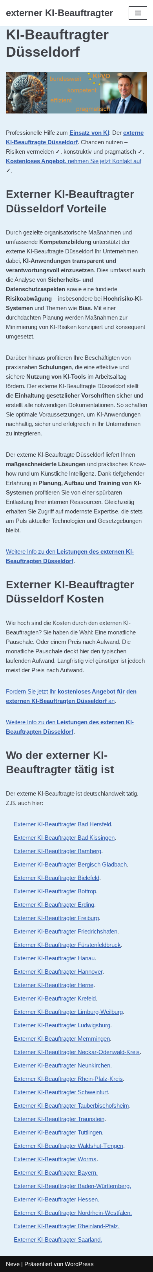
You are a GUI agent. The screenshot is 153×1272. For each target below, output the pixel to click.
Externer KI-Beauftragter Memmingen (62, 1038)
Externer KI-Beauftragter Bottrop (55, 891)
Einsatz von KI (89, 132)
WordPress (79, 1264)
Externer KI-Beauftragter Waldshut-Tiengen (68, 1145)
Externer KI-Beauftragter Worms (55, 1159)
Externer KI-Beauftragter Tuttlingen (58, 1132)
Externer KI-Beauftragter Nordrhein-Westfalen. (73, 1212)
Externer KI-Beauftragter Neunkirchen (62, 1065)
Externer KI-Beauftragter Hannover (58, 971)
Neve (13, 1264)
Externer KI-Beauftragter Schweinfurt (61, 1092)
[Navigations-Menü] (138, 13)
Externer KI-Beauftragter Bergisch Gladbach (70, 864)
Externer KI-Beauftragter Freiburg (56, 918)
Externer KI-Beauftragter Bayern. (56, 1172)
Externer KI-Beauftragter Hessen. (56, 1199)
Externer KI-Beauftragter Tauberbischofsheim (71, 1105)
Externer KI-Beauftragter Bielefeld (56, 877)
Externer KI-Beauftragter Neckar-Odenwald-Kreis (77, 1052)
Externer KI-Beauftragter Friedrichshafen (65, 931)
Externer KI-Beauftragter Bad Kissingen (64, 837)
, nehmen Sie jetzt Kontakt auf (73, 161)
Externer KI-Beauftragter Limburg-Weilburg (68, 1011)
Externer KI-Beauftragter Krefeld (55, 998)
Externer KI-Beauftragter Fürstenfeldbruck (67, 944)
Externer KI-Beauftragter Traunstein (59, 1119)
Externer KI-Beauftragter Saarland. (58, 1239)
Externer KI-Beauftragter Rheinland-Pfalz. (67, 1226)
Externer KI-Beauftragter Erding (54, 904)
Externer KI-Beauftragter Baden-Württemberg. (72, 1186)
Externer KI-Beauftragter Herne (53, 985)
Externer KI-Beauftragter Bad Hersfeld (62, 824)
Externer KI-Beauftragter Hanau (54, 958)
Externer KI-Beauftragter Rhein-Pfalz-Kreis (68, 1078)
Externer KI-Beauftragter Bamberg (57, 851)
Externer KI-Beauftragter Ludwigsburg (62, 1025)
